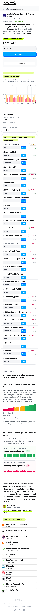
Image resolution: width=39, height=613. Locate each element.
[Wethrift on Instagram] (19, 610)
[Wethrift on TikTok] (15, 610)
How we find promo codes (28, 603)
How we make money (17, 9)
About (5, 603)
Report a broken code (14, 606)
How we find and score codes (12, 510)
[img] (19, 95)
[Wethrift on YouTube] (24, 610)
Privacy (24, 606)
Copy (23, 147)
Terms (29, 606)
